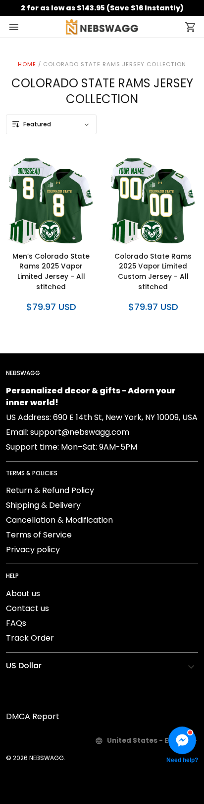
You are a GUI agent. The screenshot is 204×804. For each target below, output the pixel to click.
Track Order (30, 638)
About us (23, 593)
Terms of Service (39, 534)
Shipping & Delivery (43, 505)
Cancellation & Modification (59, 520)
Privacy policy (33, 549)
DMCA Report (32, 716)
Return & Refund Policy (50, 490)
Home (27, 64)
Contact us (27, 608)
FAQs (16, 623)
